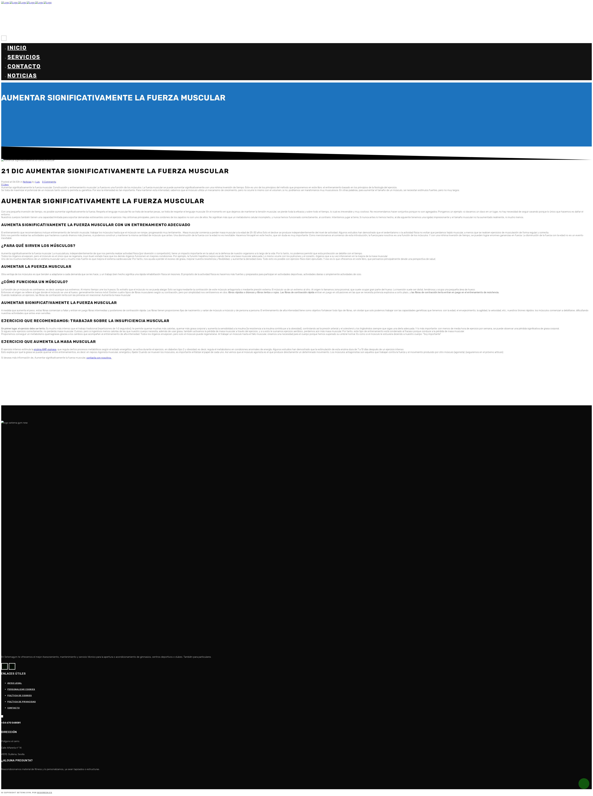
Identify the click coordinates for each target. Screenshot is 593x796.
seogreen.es (44, 793)
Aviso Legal (14, 683)
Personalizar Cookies (21, 689)
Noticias (27, 181)
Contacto (13, 708)
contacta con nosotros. (98, 357)
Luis (37, 181)
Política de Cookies (19, 695)
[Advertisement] (94, 383)
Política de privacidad (21, 701)
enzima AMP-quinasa (45, 349)
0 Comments (49, 181)
